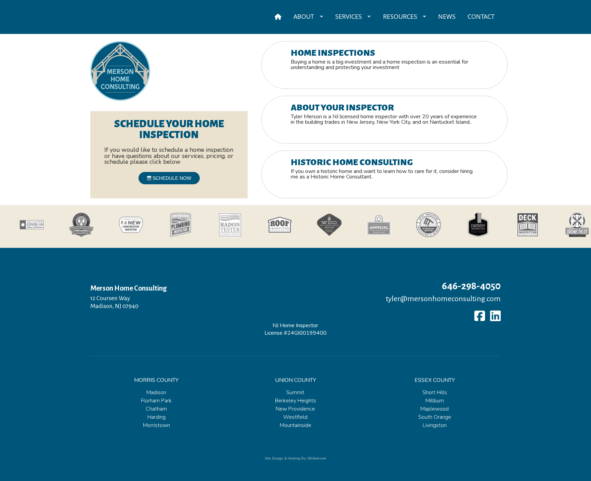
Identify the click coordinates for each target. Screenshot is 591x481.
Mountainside (295, 425)
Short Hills (434, 392)
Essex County (435, 380)
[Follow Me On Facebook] (479, 316)
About (303, 16)
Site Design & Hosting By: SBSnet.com (295, 458)
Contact (481, 16)
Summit (295, 392)
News (447, 16)
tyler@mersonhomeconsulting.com (443, 299)
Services (348, 16)
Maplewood (434, 409)
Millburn (434, 400)
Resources (400, 16)
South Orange (434, 417)
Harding (156, 417)
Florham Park (156, 400)
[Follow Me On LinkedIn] (495, 316)
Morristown (156, 425)
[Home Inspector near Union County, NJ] (278, 17)
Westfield (295, 417)
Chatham (156, 409)
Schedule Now (171, 178)
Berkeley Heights (295, 400)
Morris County (156, 380)
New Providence (295, 409)
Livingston (435, 425)
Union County (295, 380)
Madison (156, 392)
